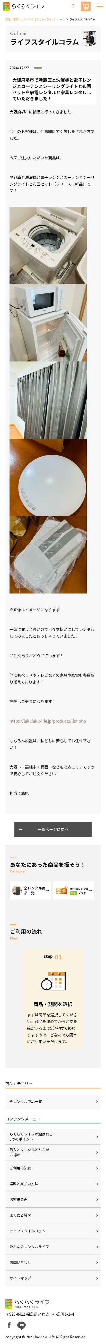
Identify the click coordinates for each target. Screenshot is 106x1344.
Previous (17, 996)
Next (89, 996)
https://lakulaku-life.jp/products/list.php (48, 721)
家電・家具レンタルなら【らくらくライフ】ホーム (35, 19)
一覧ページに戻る (53, 829)
